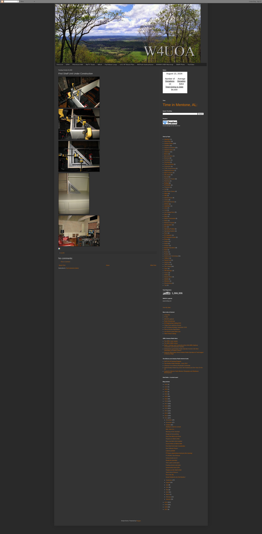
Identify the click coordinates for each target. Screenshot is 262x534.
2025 (166, 384)
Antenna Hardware (169, 147)
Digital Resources (169, 170)
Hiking (166, 193)
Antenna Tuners (168, 149)
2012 (166, 415)
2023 (166, 389)
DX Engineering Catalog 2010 (172, 323)
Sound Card (167, 260)
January (168, 499)
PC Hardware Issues (170, 237)
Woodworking (168, 283)
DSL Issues (167, 174)
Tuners (166, 272)
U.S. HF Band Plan (127, 64)
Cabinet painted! (170, 450)
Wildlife (166, 279)
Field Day (167, 181)
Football (166, 183)
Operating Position (169, 229)
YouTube (191, 64)
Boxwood (166, 158)
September (169, 480)
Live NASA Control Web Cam (172, 331)
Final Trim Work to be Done (173, 436)
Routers (166, 254)
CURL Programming (170, 168)
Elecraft (166, 177)
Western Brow (168, 277)
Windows (166, 281)
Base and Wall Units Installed (174, 441)
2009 (166, 504)
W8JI (100, 64)
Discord (60, 64)
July (167, 485)
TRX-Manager (168, 270)
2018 (166, 401)
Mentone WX (77, 64)
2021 (166, 394)
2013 (166, 413)
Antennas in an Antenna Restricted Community (177, 365)
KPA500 (166, 204)
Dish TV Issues (168, 172)
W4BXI (166, 275)
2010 (166, 502)
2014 (166, 411)
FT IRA (166, 317)
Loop (165, 210)
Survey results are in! (171, 458)
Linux (165, 208)
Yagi (165, 285)
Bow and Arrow (168, 156)
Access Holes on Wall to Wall (174, 443)
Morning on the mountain (173, 431)
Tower (166, 268)
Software (166, 258)
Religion (166, 245)
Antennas (167, 152)
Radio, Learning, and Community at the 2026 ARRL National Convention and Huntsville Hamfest (181, 346)
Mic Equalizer (168, 225)
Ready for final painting (172, 434)
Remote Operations (169, 247)
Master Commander (169, 218)
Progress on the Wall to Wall (173, 470)
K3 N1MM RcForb (169, 202)
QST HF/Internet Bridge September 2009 (175, 327)
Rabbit (166, 243)
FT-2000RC (167, 185)
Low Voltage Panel (169, 212)
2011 (166, 418)
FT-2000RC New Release (173, 455)
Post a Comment (65, 261)
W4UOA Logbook (169, 319)
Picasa (166, 239)
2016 (166, 406)
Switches (166, 262)
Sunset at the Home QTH (173, 467)
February (168, 497)
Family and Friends (169, 179)
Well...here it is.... (170, 429)
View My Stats (167, 307)
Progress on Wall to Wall (172, 439)
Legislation (167, 206)
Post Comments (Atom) (72, 268)
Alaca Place (167, 141)
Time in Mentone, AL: (180, 105)
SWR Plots (180, 64)
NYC (165, 227)
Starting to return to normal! (173, 427)
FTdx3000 (167, 187)
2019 (166, 399)
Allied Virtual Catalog (170, 333)
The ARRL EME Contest (171, 343)
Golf (165, 189)
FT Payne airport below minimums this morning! (179, 453)
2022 (166, 391)
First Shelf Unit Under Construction (175, 446)
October (168, 425)
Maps (165, 216)
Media (166, 220)
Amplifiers (167, 145)
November (169, 422)
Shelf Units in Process (172, 472)
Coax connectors (169, 164)
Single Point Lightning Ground (172, 325)
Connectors (167, 166)
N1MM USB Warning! (164, 64)
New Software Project (172, 448)
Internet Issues (168, 197)
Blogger (138, 521)
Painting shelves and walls (173, 465)
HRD (165, 195)
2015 (166, 408)
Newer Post (62, 265)
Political (166, 241)
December (169, 420)
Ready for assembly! (171, 460)
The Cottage (167, 266)
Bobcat (166, 154)
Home (108, 265)
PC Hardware (168, 235)
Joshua (166, 199)
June (167, 487)
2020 (166, 396)
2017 (166, 403)
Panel (166, 233)
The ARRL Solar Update (171, 341)
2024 (166, 387)
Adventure (167, 139)
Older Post (153, 265)
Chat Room (167, 160)
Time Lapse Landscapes (173, 462)
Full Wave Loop (111, 64)
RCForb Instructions (145, 64)
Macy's (166, 214)
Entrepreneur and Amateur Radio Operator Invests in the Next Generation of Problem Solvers (181, 349)
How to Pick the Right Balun (172, 329)
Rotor (165, 249)
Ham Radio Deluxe (169, 191)
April (167, 492)
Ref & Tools (90, 64)
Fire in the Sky (170, 474)
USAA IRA (167, 315)
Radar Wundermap (169, 321)
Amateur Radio (168, 143)
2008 (166, 507)
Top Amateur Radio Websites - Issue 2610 (175, 363)
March (168, 494)
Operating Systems (169, 231)
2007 (166, 509)
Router (166, 252)
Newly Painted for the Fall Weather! (175, 477)
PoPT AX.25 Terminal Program (172, 361)
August (168, 482)
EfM (67, 64)
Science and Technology (171, 256)
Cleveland (167, 162)
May (167, 489)
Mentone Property (169, 222)
